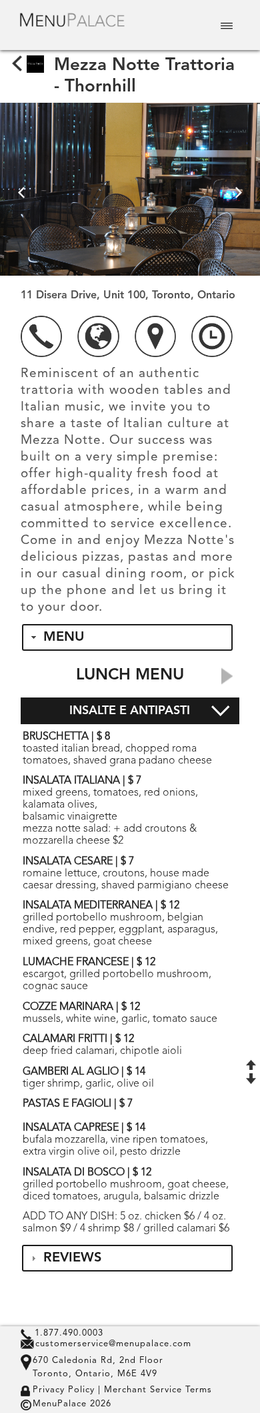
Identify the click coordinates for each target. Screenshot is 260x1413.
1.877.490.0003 (69, 1333)
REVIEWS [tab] (72, 1258)
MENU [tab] (63, 637)
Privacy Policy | (67, 1390)
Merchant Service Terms (156, 1390)
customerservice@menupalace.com (113, 1344)
